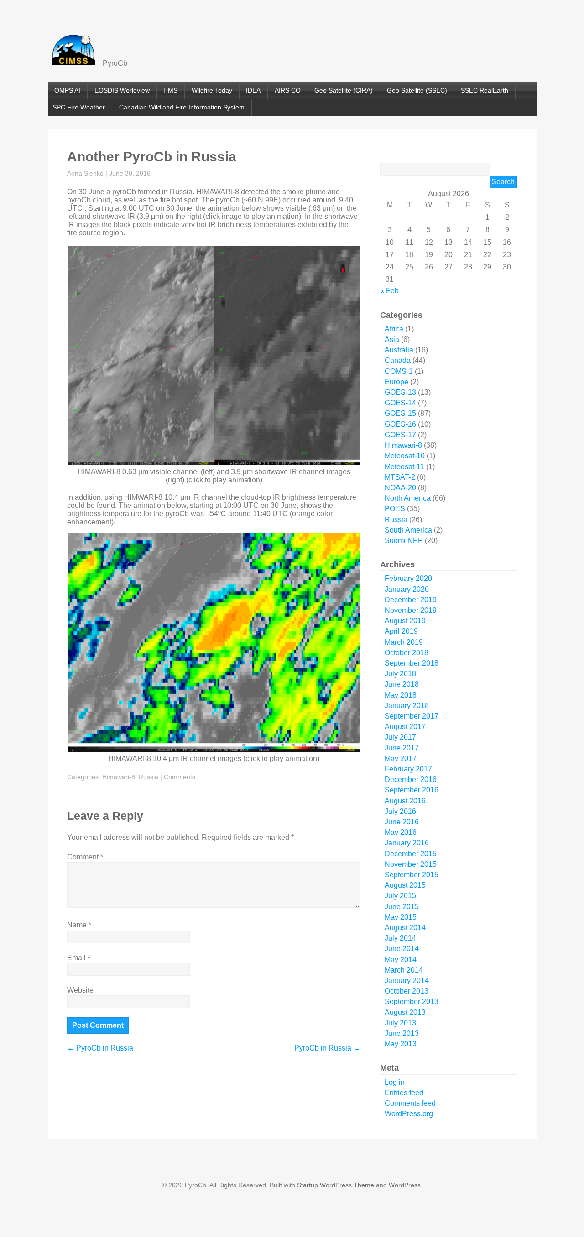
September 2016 (411, 790)
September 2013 (411, 1001)
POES (395, 508)
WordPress (405, 1185)
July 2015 (400, 896)
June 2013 (402, 1033)
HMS (170, 90)
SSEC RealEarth (484, 90)
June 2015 (402, 907)
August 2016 (405, 801)
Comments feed (410, 1103)
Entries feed (404, 1093)
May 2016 (401, 832)
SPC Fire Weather (78, 107)
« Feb (389, 291)
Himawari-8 (118, 777)
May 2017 (401, 758)
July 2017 (400, 737)
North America (408, 498)
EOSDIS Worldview (122, 90)
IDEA (253, 90)
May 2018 (401, 695)
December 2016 (411, 779)
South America (408, 530)
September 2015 (411, 875)
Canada (398, 360)
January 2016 (407, 843)
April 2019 (401, 631)
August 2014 (405, 928)
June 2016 (402, 822)
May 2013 (401, 1044)
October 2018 (406, 653)
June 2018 (402, 684)
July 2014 (400, 938)
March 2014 (404, 970)
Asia (392, 339)
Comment (85, 857)
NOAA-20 (400, 488)
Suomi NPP (404, 540)
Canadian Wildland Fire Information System (182, 107)
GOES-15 (400, 413)
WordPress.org (409, 1114)
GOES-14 (400, 403)
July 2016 (400, 811)
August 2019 (405, 621)
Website (80, 990)
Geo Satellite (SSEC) (417, 90)
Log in (395, 1082)
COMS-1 (399, 371)
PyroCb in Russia (100, 1048)
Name (79, 925)
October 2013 (406, 991)
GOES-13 (400, 392)
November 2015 (411, 864)
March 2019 (404, 642)
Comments (179, 777)
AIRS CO (288, 90)
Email (78, 958)
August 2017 (405, 726)
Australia (399, 350)
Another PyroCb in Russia (151, 156)
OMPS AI (67, 90)
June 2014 (402, 948)
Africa (394, 329)
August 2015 (405, 885)
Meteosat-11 (404, 467)
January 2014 (407, 980)
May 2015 (401, 917)
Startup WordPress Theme (335, 1185)
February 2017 (408, 769)
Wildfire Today (212, 90)
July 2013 (400, 1023)
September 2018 (411, 663)
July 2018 (400, 674)
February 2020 (408, 578)
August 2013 (405, 1012)
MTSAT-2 (400, 477)
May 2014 (401, 959)
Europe (396, 382)
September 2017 (411, 716)
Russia (148, 777)
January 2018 (407, 705)
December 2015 (411, 854)
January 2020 (407, 589)
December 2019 (411, 600)
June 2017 (402, 748)
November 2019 (411, 610)
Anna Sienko (85, 173)
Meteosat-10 (405, 456)
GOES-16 (400, 424)
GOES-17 (400, 435)
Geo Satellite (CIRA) (343, 90)
